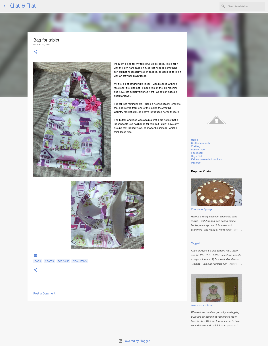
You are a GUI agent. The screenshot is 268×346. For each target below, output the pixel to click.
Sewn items (80, 261)
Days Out (196, 156)
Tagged (195, 243)
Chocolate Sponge (201, 209)
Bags (38, 261)
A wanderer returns (202, 305)
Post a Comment (44, 293)
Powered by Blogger (136, 341)
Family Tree (198, 149)
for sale (63, 261)
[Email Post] (35, 257)
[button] (35, 52)
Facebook (197, 152)
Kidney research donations (206, 159)
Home (194, 139)
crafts (49, 261)
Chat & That (23, 6)
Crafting (195, 146)
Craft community (200, 142)
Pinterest (196, 162)
